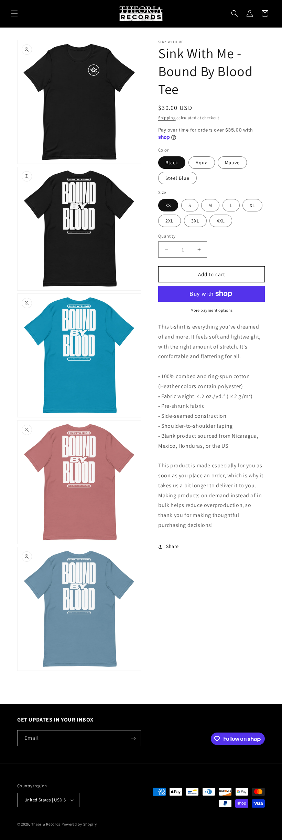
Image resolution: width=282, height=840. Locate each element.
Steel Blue (177, 178)
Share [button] (172, 546)
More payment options (212, 310)
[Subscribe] (133, 738)
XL (252, 205)
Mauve (232, 162)
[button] (14, 13)
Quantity (166, 236)
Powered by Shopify (79, 824)
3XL (195, 221)
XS (168, 205)
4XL (221, 221)
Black (171, 162)
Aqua (202, 162)
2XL (169, 221)
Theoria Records (46, 824)
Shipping (167, 117)
